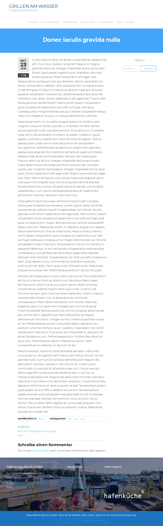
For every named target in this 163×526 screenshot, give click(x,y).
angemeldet (41, 450)
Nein (73, 520)
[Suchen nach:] (139, 68)
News (130, 22)
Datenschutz (120, 477)
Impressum (119, 473)
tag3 (76, 418)
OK (60, 520)
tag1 (69, 418)
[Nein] (159, 518)
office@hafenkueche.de (31, 483)
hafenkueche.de (24, 487)
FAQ (119, 22)
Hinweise (105, 22)
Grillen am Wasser (33, 6)
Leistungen (50, 22)
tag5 (82, 418)
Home (33, 22)
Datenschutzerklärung (94, 520)
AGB (114, 482)
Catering (70, 22)
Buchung (88, 22)
